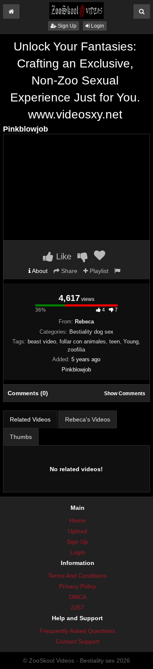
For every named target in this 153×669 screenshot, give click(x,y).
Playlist (98, 270)
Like (62, 256)
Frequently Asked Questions (77, 630)
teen (114, 341)
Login (97, 26)
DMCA (77, 596)
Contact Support (77, 641)
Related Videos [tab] (30, 419)
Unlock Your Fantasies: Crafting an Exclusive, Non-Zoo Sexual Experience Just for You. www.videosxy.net (75, 80)
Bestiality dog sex (91, 332)
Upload (77, 531)
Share (68, 270)
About (39, 270)
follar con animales (83, 341)
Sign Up (66, 26)
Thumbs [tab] (21, 436)
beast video (42, 341)
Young (131, 341)
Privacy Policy (77, 586)
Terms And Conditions (77, 575)
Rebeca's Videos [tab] (87, 419)
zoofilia (76, 349)
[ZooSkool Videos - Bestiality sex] (76, 10)
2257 (77, 607)
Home (77, 520)
